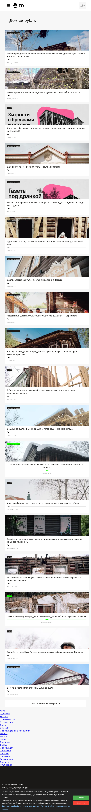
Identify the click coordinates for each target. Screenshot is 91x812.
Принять (81, 798)
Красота (4, 716)
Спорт (3, 725)
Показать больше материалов (45, 703)
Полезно (4, 753)
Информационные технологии (15, 731)
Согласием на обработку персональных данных (20, 806)
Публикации (6, 765)
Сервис (3, 745)
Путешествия (6, 722)
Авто (2, 711)
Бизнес (3, 739)
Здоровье (5, 714)
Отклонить (81, 803)
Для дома (5, 742)
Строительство (7, 719)
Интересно (5, 751)
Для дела (4, 762)
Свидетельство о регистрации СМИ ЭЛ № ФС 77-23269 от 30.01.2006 (15, 788)
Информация (6, 748)
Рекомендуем (6, 759)
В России (4, 728)
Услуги (3, 736)
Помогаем (5, 756)
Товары (3, 733)
